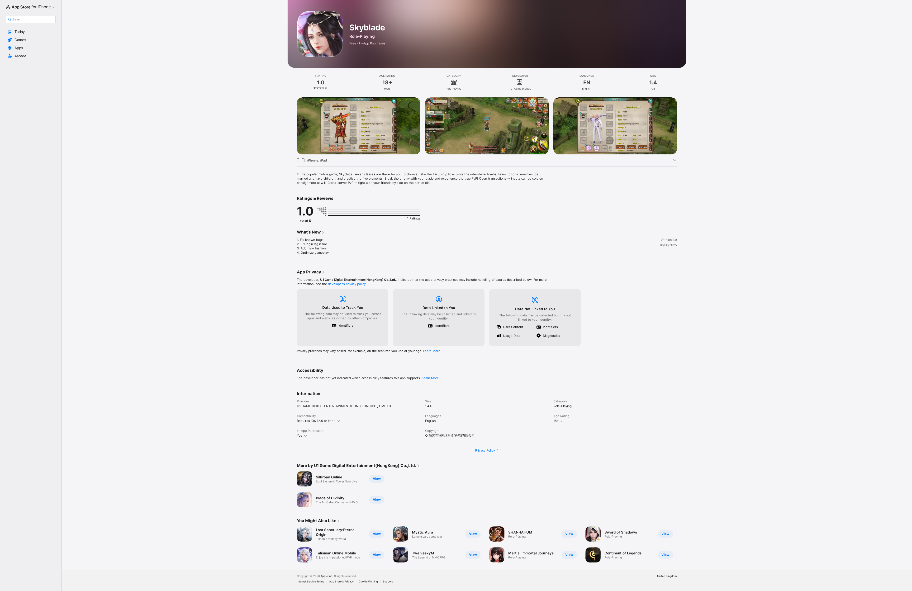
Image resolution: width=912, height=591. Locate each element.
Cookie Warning (368, 581)
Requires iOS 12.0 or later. (316, 421)
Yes (299, 435)
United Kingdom (667, 576)
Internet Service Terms (310, 581)
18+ (556, 421)
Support (388, 581)
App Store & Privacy (341, 581)
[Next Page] (681, 125)
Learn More (431, 351)
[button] (30, 31)
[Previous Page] (292, 125)
